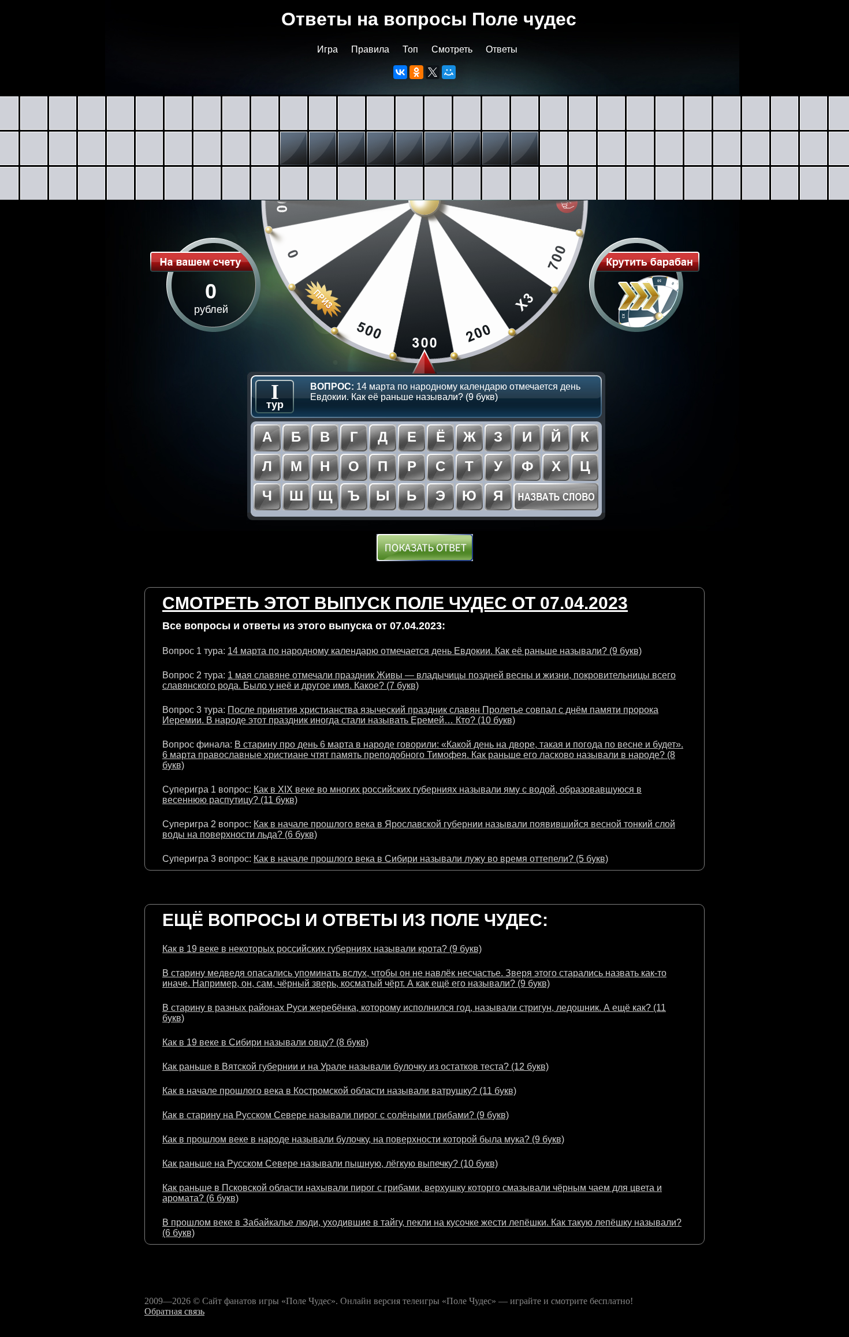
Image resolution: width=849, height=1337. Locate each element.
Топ (410, 49)
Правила (370, 49)
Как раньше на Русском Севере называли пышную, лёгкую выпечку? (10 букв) (330, 1163)
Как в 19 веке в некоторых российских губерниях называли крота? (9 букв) (322, 949)
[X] (433, 72)
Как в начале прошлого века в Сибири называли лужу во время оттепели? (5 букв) (431, 859)
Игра (327, 49)
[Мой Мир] (449, 72)
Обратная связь (174, 1311)
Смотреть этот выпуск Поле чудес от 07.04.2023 (395, 603)
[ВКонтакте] (400, 72)
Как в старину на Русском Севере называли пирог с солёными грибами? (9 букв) (335, 1115)
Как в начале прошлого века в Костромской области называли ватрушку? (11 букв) (339, 1091)
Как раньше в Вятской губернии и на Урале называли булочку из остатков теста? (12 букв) (355, 1066)
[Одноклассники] (416, 72)
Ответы (501, 49)
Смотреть (451, 49)
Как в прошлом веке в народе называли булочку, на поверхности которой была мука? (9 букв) (363, 1139)
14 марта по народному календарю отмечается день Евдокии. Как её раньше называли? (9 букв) (435, 651)
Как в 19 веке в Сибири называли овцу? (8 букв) (265, 1042)
